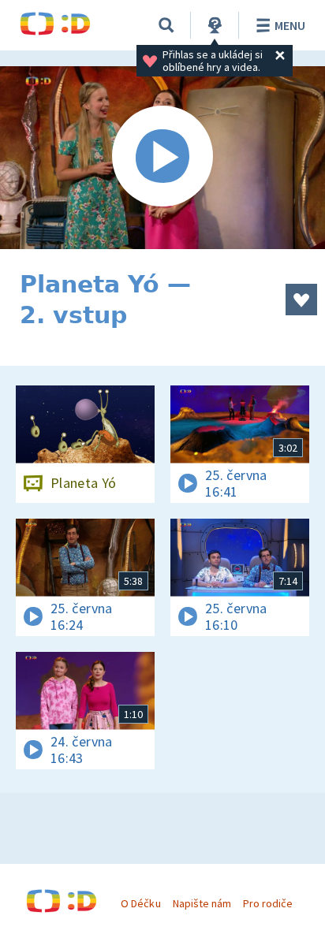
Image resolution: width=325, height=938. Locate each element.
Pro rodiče (268, 903)
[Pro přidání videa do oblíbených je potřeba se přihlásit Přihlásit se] (301, 299)
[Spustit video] (162, 157)
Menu (290, 25)
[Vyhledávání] (166, 25)
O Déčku (140, 903)
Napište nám (202, 903)
